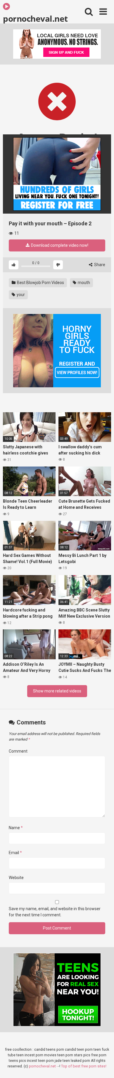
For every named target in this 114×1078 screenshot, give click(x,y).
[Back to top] (103, 1066)
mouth (83, 282)
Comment (18, 751)
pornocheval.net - (43, 1066)
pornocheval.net (35, 18)
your (20, 294)
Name (16, 827)
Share (99, 264)
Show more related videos (57, 691)
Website (16, 877)
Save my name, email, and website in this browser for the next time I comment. (55, 911)
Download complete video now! (59, 245)
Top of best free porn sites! (83, 1066)
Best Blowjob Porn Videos (40, 282)
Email (15, 852)
